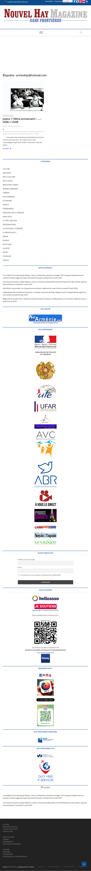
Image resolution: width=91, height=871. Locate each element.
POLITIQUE (7, 244)
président (14, 134)
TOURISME (7, 256)
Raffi (5, 126)
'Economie (6, 131)
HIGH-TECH (7, 217)
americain (13, 131)
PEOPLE (6, 240)
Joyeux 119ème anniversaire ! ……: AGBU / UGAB (22, 120)
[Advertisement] (45, 52)
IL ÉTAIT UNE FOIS (10, 221)
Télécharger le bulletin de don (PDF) (45, 610)
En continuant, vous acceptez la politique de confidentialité (40, 575)
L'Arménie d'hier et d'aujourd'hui (45, 323)
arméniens (39, 131)
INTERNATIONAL (9, 224)
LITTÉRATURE (8, 854)
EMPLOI (6, 205)
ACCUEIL (6, 824)
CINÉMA (6, 193)
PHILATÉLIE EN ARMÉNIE (12, 844)
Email (20, 567)
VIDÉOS (6, 260)
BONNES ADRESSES (10, 189)
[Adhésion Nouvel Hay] (45, 597)
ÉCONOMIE (7, 201)
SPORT (5, 252)
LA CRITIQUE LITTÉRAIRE (13, 228)
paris (9, 134)
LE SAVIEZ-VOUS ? (8, 115)
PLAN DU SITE (8, 831)
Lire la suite (9, 148)
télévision (30, 134)
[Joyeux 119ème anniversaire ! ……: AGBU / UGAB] (23, 96)
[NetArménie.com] (45, 316)
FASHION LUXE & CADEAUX (13, 213)
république (20, 134)
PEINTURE (6, 852)
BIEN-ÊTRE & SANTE (10, 185)
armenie (18, 131)
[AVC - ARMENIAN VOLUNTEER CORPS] (45, 432)
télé (26, 134)
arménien (25, 131)
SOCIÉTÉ (6, 248)
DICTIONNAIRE (9, 197)
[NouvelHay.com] (5, 2)
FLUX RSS (46, 787)
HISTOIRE (6, 849)
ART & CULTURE (9, 177)
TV (34, 134)
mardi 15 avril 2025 (16, 126)
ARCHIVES (7, 173)
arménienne (31, 131)
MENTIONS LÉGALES (10, 827)
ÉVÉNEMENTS (8, 209)
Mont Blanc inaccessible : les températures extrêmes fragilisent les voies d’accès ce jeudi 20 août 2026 (40, 288)
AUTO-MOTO (8, 181)
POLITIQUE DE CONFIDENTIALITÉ (15, 856)
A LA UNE (6, 169)
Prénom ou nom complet (26, 559)
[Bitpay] (45, 655)
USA (37, 134)
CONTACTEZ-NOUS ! (10, 829)
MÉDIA (5, 236)
